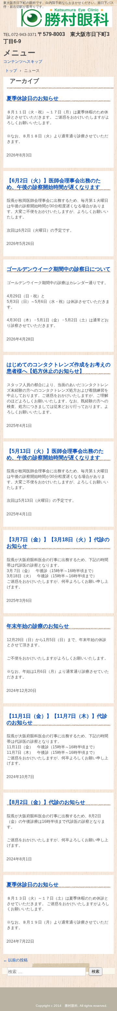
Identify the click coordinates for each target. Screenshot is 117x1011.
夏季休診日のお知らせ (32, 98)
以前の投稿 (15, 960)
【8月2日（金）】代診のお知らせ (45, 802)
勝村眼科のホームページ (58, 18)
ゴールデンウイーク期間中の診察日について (58, 269)
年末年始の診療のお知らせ (37, 626)
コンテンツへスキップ (22, 61)
